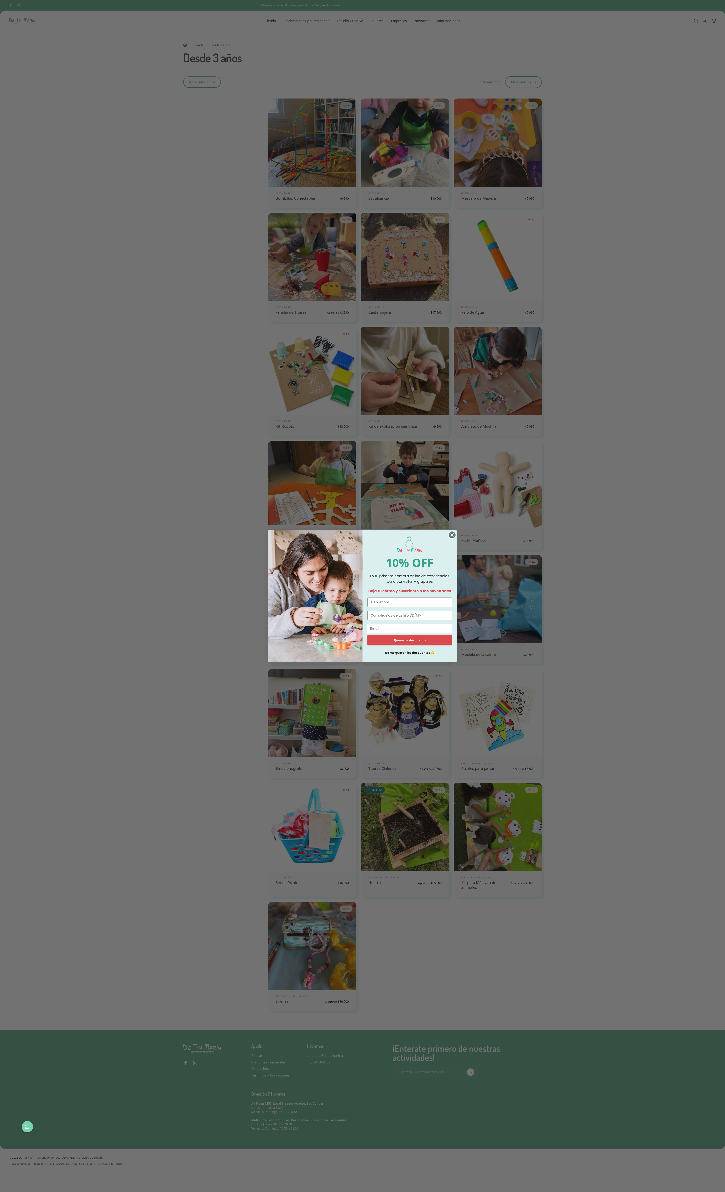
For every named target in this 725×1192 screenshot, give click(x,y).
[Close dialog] (452, 535)
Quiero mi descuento (410, 640)
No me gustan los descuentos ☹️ (409, 653)
